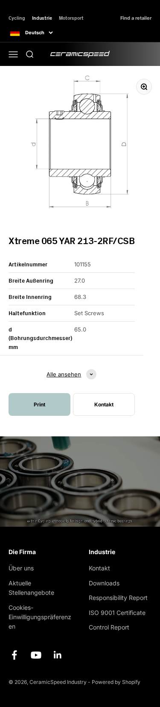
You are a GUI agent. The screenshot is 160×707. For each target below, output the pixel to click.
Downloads (104, 583)
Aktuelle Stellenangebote (31, 587)
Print (39, 404)
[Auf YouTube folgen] (36, 655)
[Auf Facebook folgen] (14, 655)
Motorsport (71, 18)
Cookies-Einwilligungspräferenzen (40, 617)
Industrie (42, 18)
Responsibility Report (118, 597)
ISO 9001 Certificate (117, 612)
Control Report (109, 627)
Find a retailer (135, 18)
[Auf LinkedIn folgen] (58, 655)
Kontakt (99, 568)
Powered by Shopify (116, 682)
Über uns (21, 568)
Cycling (17, 18)
